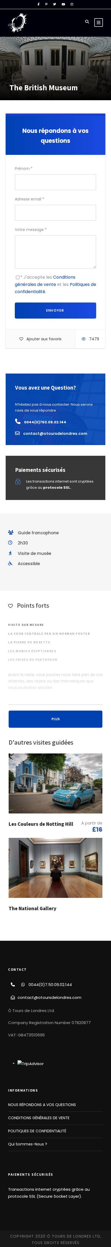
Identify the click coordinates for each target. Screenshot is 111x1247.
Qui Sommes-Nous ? (27, 1144)
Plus (55, 719)
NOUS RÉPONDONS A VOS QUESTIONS (42, 1104)
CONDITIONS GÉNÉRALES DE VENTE (39, 1118)
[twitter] (54, 4)
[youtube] (63, 4)
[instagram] (72, 4)
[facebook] (39, 4)
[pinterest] (46, 4)
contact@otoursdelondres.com (49, 997)
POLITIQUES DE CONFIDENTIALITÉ (37, 1131)
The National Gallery (32, 908)
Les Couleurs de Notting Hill (41, 824)
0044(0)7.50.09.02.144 (50, 984)
